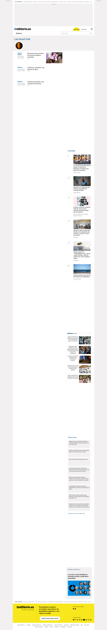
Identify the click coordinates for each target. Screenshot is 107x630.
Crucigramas (25, 601)
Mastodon (70, 626)
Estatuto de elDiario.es (74, 569)
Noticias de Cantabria (73, 601)
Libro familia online (50, 601)
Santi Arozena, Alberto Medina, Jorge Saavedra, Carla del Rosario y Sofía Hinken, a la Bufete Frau (79, 496)
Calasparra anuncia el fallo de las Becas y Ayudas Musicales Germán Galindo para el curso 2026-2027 (79, 443)
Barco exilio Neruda (80, 1)
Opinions (19, 67)
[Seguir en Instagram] (81, 619)
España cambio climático (28, 1)
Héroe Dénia (74, 1)
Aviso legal (66, 625)
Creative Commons (58, 625)
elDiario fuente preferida (42, 601)
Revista (51, 626)
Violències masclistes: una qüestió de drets (35, 68)
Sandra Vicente (76, 172)
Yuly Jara (80, 215)
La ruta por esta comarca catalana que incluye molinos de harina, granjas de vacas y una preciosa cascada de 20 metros (79, 470)
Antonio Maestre (77, 279)
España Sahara (92, 1)
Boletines (57, 626)
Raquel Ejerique (77, 192)
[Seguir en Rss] (90, 619)
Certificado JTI (63, 626)
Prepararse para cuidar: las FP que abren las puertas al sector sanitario (72, 368)
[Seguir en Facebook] (77, 619)
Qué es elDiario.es (21, 625)
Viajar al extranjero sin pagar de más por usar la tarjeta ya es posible (73, 377)
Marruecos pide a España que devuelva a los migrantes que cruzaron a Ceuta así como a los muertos (81, 233)
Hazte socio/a (76, 29)
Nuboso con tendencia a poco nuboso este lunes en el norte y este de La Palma (79, 451)
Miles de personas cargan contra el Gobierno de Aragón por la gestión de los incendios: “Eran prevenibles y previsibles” (79, 479)
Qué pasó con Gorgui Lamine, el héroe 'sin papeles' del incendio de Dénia (81, 188)
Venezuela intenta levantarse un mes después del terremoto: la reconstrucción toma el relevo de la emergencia (72, 350)
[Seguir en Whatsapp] (88, 619)
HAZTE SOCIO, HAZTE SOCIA (50, 618)
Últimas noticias (72, 437)
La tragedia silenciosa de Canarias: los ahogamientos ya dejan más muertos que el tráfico (79, 487)
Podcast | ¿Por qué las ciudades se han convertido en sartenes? (73, 358)
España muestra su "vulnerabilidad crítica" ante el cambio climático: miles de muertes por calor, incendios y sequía (81, 255)
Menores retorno (47, 1)
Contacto (46, 626)
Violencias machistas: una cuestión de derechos (35, 83)
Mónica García (35, 1)
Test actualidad (66, 601)
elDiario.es (75, 237)
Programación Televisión (59, 601)
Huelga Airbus (86, 1)
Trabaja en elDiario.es (36, 625)
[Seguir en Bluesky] (73, 619)
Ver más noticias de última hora (76, 513)
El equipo (28, 625)
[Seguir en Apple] (75, 608)
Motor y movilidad (91, 601)
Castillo (36, 601)
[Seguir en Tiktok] (86, 619)
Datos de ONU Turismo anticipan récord (78, 459)
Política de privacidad (74, 625)
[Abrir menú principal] (92, 29)
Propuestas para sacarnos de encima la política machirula (35, 55)
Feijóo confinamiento (54, 1)
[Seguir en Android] (73, 608)
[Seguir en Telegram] (79, 619)
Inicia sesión (83, 29)
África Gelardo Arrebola (78, 214)
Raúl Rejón (75, 260)
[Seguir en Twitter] (76, 619)
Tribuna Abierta (19, 53)
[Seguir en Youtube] (84, 619)
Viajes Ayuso (41, 1)
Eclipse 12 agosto (31, 601)
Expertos (85, 601)
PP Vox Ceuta (61, 1)
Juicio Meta (69, 1)
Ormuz (65, 1)
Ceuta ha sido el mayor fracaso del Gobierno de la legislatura (82, 276)
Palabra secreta (80, 601)
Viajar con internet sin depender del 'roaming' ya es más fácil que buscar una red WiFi (72, 339)
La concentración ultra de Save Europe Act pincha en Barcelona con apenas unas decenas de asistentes (82, 168)
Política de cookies (39, 626)
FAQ (81, 625)
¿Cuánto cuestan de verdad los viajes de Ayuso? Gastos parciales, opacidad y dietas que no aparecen (81, 209)
